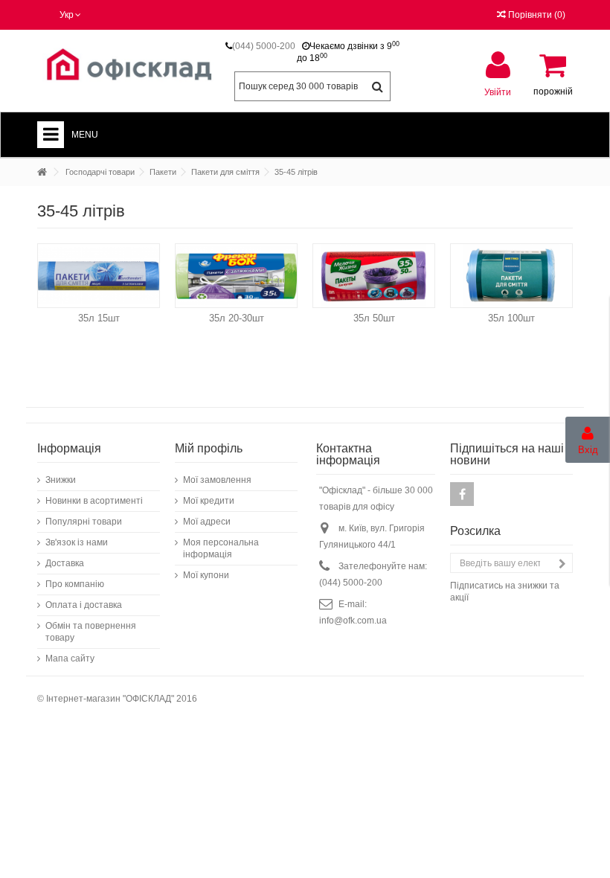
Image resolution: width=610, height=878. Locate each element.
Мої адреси (207, 521)
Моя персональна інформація (221, 548)
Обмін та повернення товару (90, 632)
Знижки (60, 480)
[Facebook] (462, 494)
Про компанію (74, 584)
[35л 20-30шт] (236, 275)
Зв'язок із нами (76, 542)
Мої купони (206, 575)
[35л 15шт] (98, 275)
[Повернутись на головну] (41, 172)
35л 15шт (99, 318)
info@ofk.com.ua (353, 620)
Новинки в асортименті (94, 501)
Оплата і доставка (83, 605)
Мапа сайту (69, 658)
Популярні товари (83, 521)
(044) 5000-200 (263, 46)
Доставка (64, 563)
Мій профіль (209, 448)
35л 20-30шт (236, 318)
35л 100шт (511, 318)
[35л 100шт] (511, 275)
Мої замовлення (217, 480)
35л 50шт (374, 318)
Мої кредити (208, 501)
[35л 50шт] (373, 275)
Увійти (497, 92)
